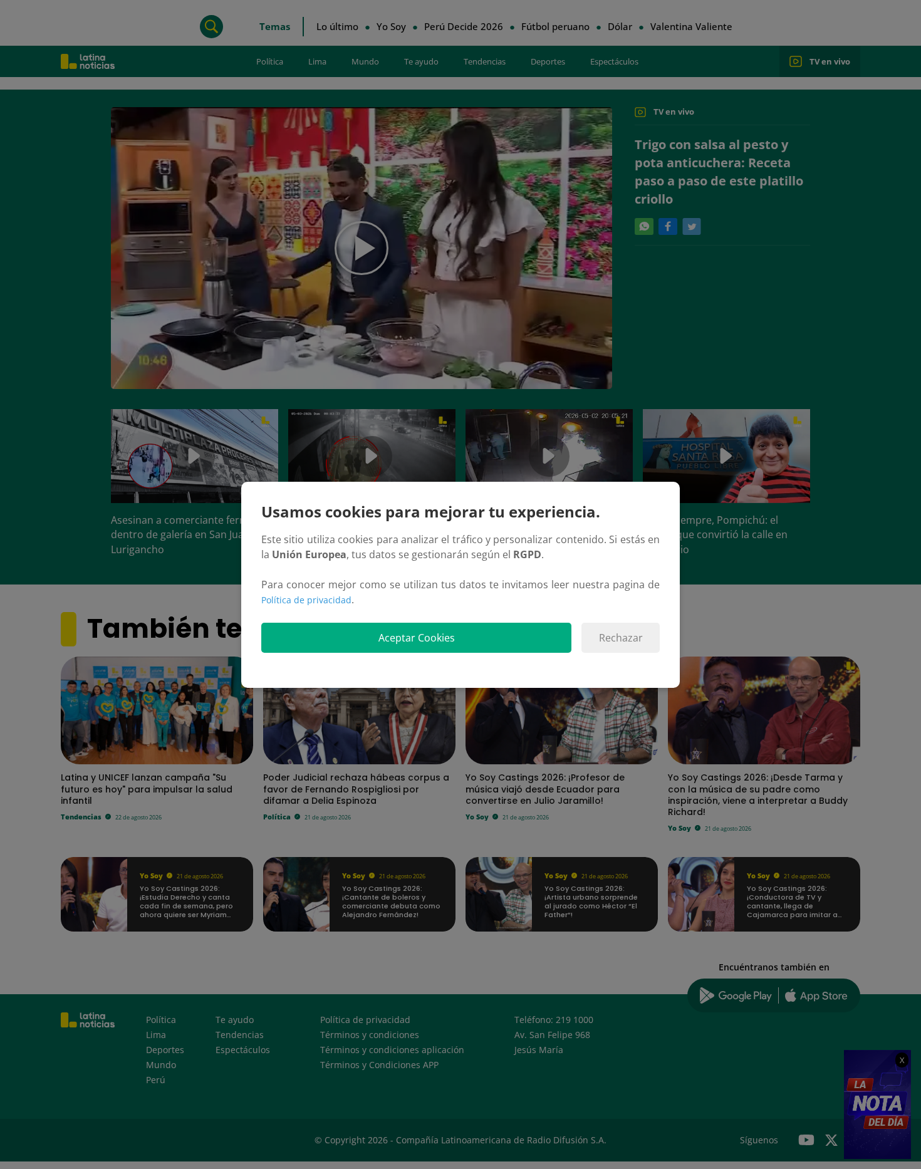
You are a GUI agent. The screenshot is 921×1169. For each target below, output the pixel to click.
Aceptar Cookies (416, 638)
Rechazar (621, 638)
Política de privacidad (306, 600)
